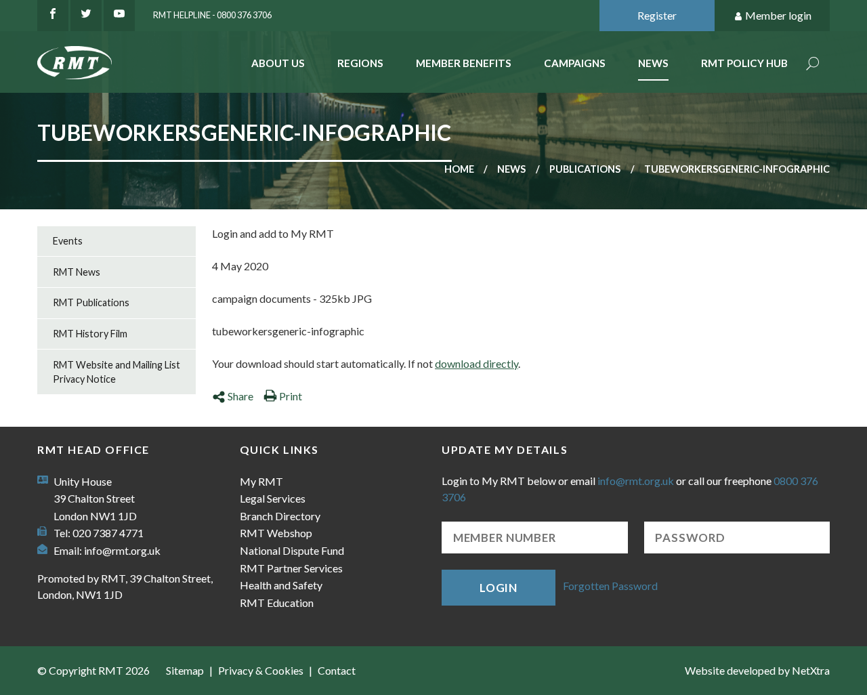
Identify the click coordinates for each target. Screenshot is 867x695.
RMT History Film (90, 333)
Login (498, 588)
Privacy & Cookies (260, 670)
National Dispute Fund (292, 550)
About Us (278, 63)
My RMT (261, 481)
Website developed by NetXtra (757, 670)
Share (240, 395)
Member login (778, 15)
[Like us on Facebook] (52, 15)
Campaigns (575, 63)
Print (290, 395)
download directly (476, 363)
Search (813, 64)
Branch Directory (280, 515)
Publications (584, 169)
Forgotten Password (610, 586)
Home (459, 169)
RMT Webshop (276, 532)
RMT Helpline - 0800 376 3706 (212, 14)
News (653, 63)
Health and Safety (281, 584)
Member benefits (463, 63)
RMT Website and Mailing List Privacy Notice (116, 372)
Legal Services (272, 498)
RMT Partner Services (291, 568)
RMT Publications (91, 302)
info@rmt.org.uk (122, 550)
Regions (360, 63)
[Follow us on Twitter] (86, 15)
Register (657, 15)
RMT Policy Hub (744, 63)
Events (68, 241)
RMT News (76, 272)
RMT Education (277, 602)
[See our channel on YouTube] (119, 15)
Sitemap (185, 670)
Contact (337, 670)
